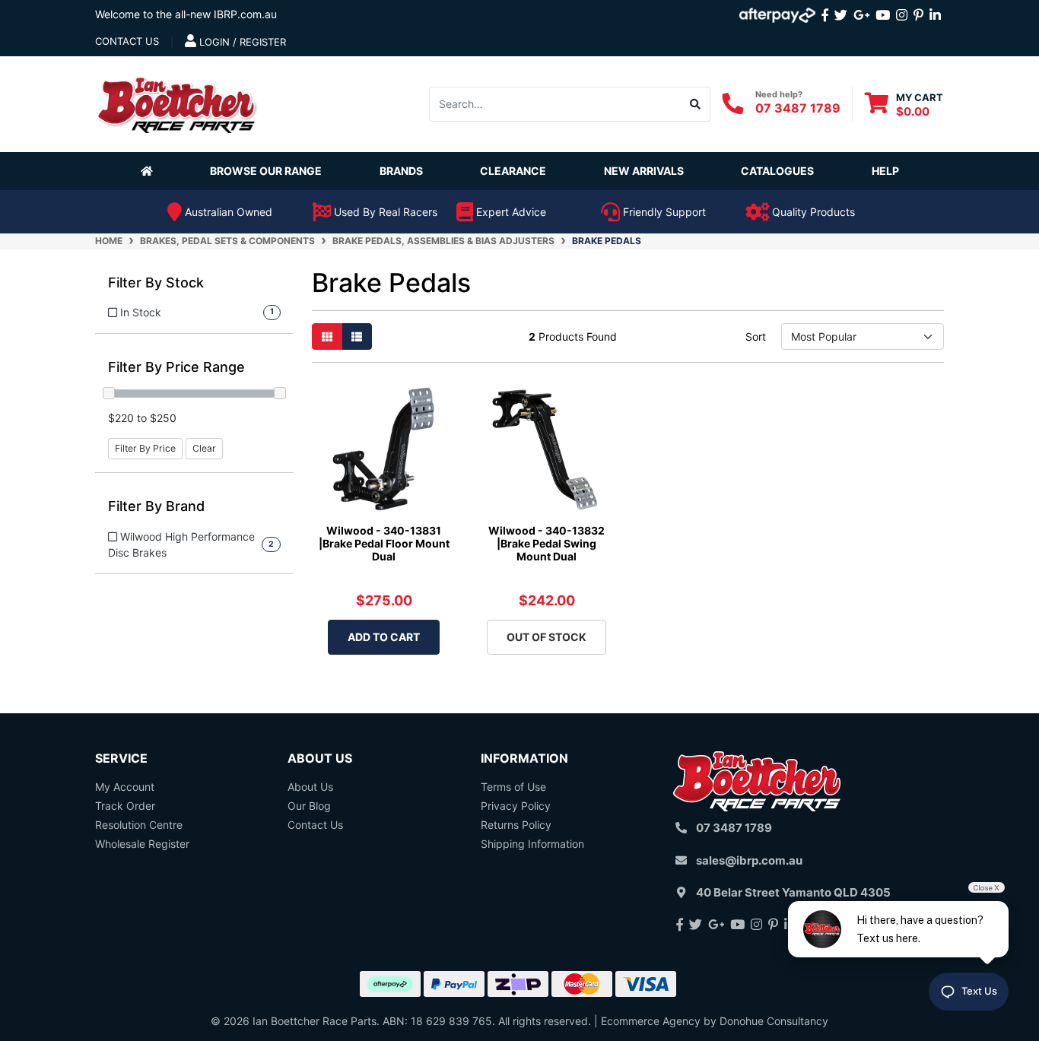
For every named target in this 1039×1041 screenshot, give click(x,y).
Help (885, 170)
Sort (755, 336)
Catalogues (777, 170)
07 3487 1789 (797, 108)
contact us (127, 41)
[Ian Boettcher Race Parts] (177, 102)
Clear (204, 448)
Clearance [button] (513, 170)
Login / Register (241, 42)
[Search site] (695, 103)
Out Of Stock (546, 636)
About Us (310, 786)
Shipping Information (532, 843)
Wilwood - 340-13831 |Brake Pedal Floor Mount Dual (384, 543)
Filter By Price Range (176, 367)
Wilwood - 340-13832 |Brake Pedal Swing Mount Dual (546, 543)
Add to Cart (384, 636)
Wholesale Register (142, 843)
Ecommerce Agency (651, 1020)
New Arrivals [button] (644, 170)
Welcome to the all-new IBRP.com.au (186, 14)
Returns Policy (516, 824)
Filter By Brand (156, 506)
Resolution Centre (139, 824)
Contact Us (315, 824)
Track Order (125, 805)
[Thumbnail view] (327, 336)
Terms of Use (513, 786)
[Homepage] (150, 170)
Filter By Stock (156, 282)
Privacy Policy (516, 805)
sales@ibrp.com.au (749, 860)
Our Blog (309, 805)
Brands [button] (401, 170)
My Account (124, 786)
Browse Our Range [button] (266, 170)
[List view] (357, 336)
